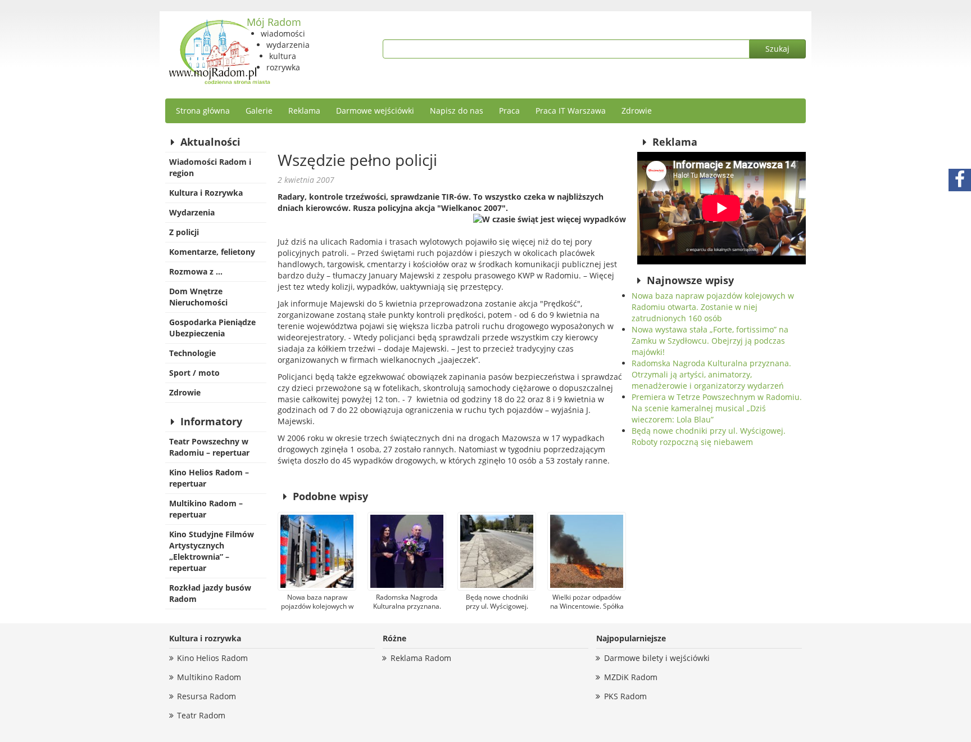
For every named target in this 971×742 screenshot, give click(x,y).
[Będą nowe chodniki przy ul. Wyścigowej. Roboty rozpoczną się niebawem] (496, 551)
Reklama (304, 110)
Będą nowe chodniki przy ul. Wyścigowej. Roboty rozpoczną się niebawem (709, 436)
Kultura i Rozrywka (206, 192)
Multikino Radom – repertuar (206, 509)
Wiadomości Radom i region (210, 167)
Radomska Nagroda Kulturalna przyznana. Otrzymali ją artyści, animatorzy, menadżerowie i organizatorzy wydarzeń (711, 374)
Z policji (184, 232)
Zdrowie (636, 110)
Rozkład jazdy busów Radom (210, 593)
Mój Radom (274, 22)
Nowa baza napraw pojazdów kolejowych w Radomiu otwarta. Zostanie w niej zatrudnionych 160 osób (713, 306)
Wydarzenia (192, 212)
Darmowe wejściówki (375, 110)
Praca (509, 110)
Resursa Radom (206, 696)
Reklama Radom (421, 658)
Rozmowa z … (196, 271)
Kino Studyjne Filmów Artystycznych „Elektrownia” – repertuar (211, 551)
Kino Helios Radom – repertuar (209, 478)
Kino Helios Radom (212, 658)
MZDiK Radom (630, 677)
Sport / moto (194, 372)
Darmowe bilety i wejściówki (657, 658)
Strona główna (203, 110)
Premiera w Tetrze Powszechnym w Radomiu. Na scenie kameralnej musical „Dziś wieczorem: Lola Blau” (717, 408)
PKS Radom (625, 696)
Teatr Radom (201, 715)
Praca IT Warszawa (571, 110)
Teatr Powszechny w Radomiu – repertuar (209, 447)
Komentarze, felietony (212, 251)
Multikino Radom (209, 677)
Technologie (192, 353)
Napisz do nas (456, 110)
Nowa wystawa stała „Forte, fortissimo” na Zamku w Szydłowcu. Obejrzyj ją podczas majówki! (710, 340)
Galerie (259, 110)
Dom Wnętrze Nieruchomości (198, 297)
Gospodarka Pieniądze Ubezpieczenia (212, 328)
